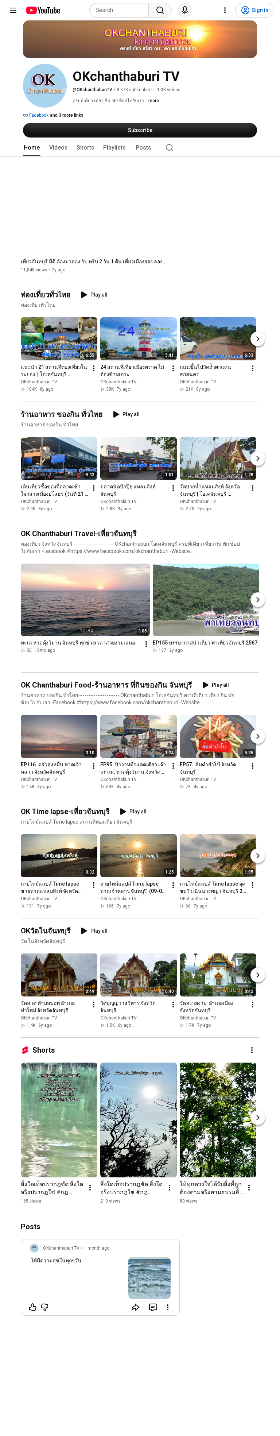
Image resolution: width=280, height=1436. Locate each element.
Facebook (38, 115)
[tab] (31, 147)
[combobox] (121, 10)
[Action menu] (167, 1307)
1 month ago (96, 1248)
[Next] (257, 339)
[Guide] (13, 10)
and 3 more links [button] (66, 115)
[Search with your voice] (185, 10)
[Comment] (153, 1307)
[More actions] (93, 368)
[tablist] (140, 147)
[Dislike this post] (44, 1307)
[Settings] (225, 10)
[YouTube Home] (42, 10)
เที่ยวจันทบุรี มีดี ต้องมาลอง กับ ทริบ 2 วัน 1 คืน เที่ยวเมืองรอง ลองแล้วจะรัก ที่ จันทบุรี (94, 261)
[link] (100, 1279)
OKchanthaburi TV (39, 382)
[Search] (160, 10)
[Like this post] (33, 1307)
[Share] (135, 1307)
